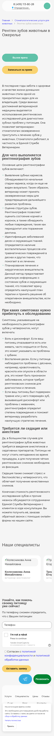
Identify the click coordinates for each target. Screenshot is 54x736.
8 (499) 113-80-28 (23, 4)
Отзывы (45, 696)
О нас (10, 703)
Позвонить (42, 679)
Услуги (8, 696)
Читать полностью (13, 720)
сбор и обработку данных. (16, 716)
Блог (25, 703)
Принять (10, 726)
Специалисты (22, 696)
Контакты (41, 703)
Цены (35, 696)
